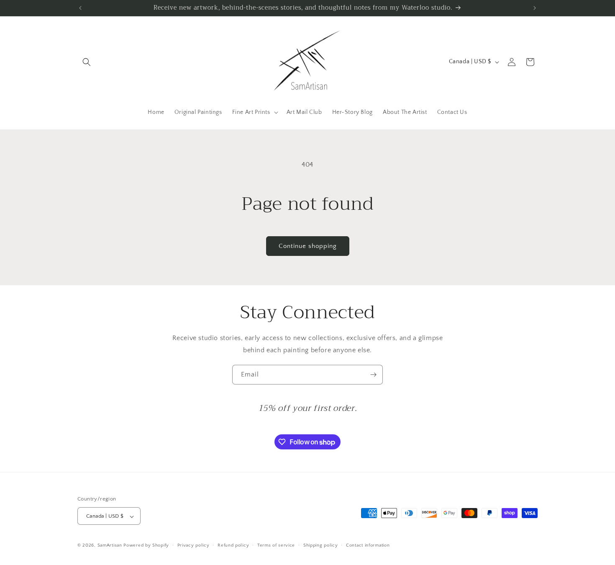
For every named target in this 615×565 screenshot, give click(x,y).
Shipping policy (320, 545)
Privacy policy (193, 545)
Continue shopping (308, 246)
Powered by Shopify (146, 545)
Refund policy (233, 545)
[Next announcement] (534, 8)
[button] (86, 62)
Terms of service (276, 545)
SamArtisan (109, 545)
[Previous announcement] (80, 8)
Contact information (368, 545)
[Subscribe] (373, 374)
